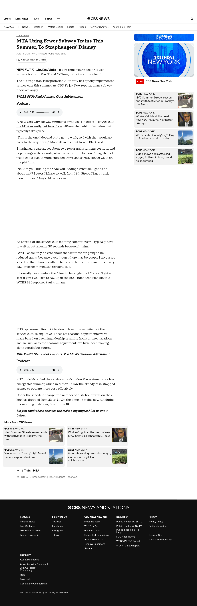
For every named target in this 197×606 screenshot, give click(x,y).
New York (9, 27)
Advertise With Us (94, 539)
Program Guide (92, 530)
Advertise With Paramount (34, 564)
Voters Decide (55, 27)
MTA (36, 470)
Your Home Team (122, 27)
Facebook (57, 526)
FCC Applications (125, 537)
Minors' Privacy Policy (160, 539)
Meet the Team (92, 521)
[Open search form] (192, 18)
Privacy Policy (156, 521)
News (25, 27)
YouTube (56, 521)
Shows (49, 19)
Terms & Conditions (94, 544)
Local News (22, 19)
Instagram (57, 530)
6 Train (26, 470)
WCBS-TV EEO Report (128, 541)
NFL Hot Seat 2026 (30, 530)
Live (36, 18)
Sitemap (88, 548)
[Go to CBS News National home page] (98, 18)
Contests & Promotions (96, 535)
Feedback (25, 579)
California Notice (158, 526)
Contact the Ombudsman (33, 583)
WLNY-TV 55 (91, 526)
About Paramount (29, 559)
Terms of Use (155, 535)
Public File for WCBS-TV (129, 521)
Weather (38, 27)
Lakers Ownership (29, 535)
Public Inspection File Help (127, 531)
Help (22, 575)
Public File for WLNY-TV (129, 526)
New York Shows (99, 27)
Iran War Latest (28, 526)
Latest (7, 19)
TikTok (55, 535)
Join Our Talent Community (28, 569)
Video (82, 27)
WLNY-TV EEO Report (128, 545)
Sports (70, 27)
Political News (27, 521)
